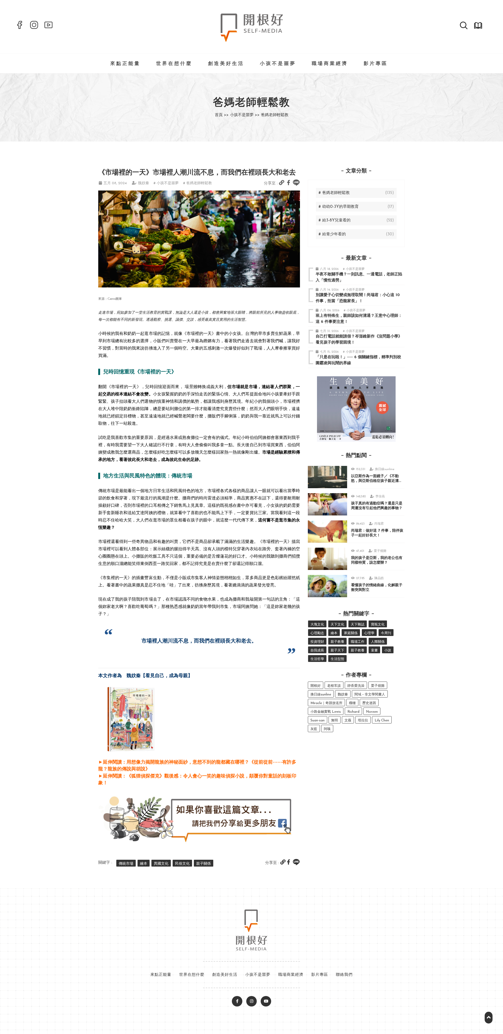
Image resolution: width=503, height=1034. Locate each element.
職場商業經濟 (330, 64)
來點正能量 (125, 64)
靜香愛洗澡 (355, 686)
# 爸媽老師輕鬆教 (197, 183)
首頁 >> (222, 115)
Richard (353, 712)
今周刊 (386, 633)
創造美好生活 (226, 64)
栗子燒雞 (380, 551)
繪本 (143, 864)
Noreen (372, 712)
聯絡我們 (344, 975)
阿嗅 (327, 729)
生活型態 (337, 659)
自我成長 (317, 650)
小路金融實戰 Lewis (325, 712)
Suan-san (317, 720)
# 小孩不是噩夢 (166, 183)
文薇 (348, 720)
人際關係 (378, 642)
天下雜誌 (357, 624)
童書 (374, 650)
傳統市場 (126, 864)
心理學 (369, 633)
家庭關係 (351, 633)
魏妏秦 (143, 183)
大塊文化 (317, 624)
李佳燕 (380, 496)
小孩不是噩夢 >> (245, 115)
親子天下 (337, 650)
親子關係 (203, 864)
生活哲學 (317, 659)
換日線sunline (385, 469)
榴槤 (352, 703)
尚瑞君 (379, 523)
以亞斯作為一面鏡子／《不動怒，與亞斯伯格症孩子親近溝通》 (375, 481)
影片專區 (376, 64)
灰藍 (313, 729)
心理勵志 (317, 633)
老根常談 (334, 686)
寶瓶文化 (378, 624)
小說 (387, 650)
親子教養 (337, 642)
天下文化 (337, 624)
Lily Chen (382, 720)
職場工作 (357, 642)
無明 (334, 720)
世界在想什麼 (174, 64)
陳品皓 (379, 578)
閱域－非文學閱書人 (369, 694)
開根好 (315, 686)
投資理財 (317, 642)
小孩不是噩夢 (278, 64)
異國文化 (161, 864)
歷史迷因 (369, 703)
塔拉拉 (363, 720)
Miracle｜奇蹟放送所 (326, 703)
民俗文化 (182, 864)
